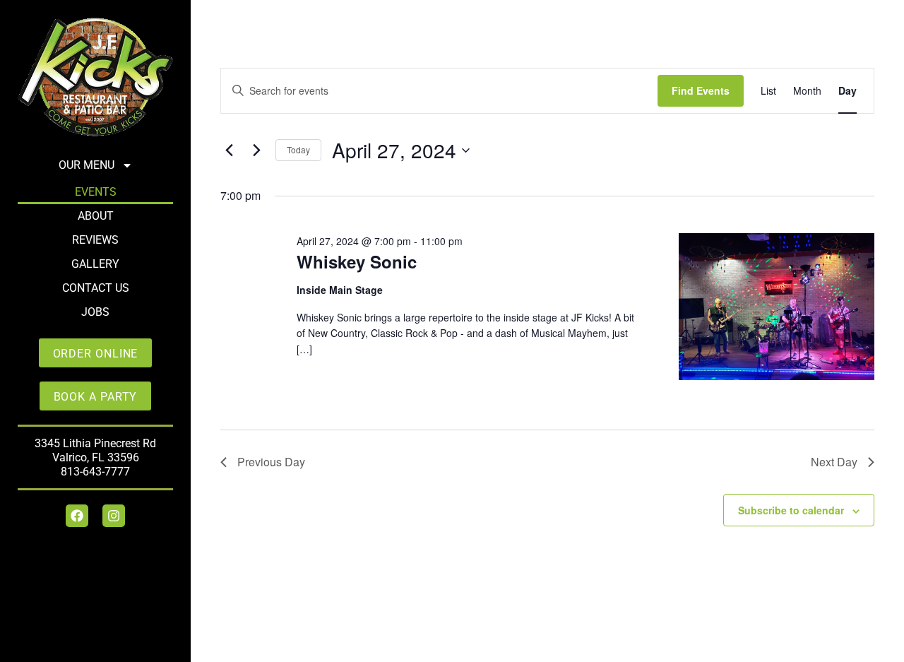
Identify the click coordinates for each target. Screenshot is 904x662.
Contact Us (95, 288)
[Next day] (256, 150)
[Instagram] (113, 515)
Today (298, 149)
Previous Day (271, 462)
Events (96, 192)
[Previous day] (228, 150)
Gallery (95, 264)
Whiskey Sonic (357, 261)
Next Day (834, 462)
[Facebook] (77, 515)
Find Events (701, 90)
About (96, 216)
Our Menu (86, 165)
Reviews (95, 240)
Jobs (95, 312)
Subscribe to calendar (791, 510)
